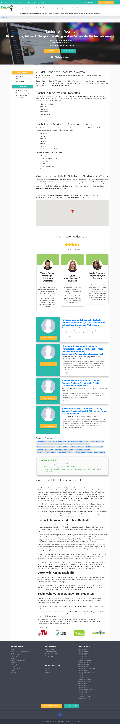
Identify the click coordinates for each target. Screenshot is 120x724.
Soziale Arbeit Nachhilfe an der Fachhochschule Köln (50, 444)
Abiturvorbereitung (50, 649)
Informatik (14, 657)
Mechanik (14, 662)
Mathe (13, 659)
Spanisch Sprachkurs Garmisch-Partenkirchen (77, 444)
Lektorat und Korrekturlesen (47, 8)
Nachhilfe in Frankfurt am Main (86, 668)
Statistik (13, 672)
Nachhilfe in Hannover (84, 678)
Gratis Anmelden (106, 2)
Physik (13, 666)
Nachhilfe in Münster (83, 693)
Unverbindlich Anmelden (51, 706)
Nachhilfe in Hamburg (84, 676)
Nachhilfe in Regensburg (85, 695)
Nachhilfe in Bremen (83, 659)
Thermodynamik (15, 674)
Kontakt (47, 674)
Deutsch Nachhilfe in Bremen (65, 452)
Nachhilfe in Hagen (83, 674)
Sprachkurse (48, 655)
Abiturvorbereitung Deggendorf (45, 449)
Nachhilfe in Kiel (82, 683)
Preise (46, 659)
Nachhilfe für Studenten (51, 651)
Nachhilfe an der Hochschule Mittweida (78, 441)
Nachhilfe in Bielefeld (84, 653)
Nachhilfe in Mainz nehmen (85, 689)
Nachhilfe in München (84, 691)
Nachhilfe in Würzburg (84, 698)
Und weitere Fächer (16, 676)
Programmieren (15, 668)
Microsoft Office (15, 664)
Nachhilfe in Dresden (83, 664)
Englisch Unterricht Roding (97, 441)
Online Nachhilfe (32, 8)
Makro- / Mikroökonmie (18, 660)
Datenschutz (48, 668)
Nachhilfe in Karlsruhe (84, 681)
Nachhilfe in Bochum (84, 655)
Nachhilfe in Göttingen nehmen (86, 672)
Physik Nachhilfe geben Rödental (94, 446)
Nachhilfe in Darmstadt (84, 660)
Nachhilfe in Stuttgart (84, 697)
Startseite (4, 18)
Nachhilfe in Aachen (83, 649)
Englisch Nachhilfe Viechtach (82, 449)
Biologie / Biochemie (17, 649)
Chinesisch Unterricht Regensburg (46, 446)
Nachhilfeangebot (20, 8)
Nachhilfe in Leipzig (83, 687)
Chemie (13, 653)
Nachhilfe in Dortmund (84, 662)
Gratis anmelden (22, 72)
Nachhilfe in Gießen (83, 670)
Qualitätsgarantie (62, 8)
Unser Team (71, 8)
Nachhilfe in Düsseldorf (84, 666)
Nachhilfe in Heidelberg (84, 679)
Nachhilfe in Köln (82, 685)
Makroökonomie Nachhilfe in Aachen (46, 452)
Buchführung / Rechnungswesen (20, 651)
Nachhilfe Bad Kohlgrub (63, 446)
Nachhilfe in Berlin (83, 651)
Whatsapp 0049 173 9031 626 (35, 2)
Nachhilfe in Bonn (83, 657)
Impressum (48, 672)
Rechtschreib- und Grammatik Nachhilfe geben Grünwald (51, 441)
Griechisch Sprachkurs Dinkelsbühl (83, 452)
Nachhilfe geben (81, 8)
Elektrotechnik (15, 655)
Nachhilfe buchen (48, 337)
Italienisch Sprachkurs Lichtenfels (64, 449)
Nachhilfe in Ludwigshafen (77, 446)
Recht (12, 670)
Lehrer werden (89, 2)
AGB (46, 670)
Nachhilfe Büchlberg (99, 452)
